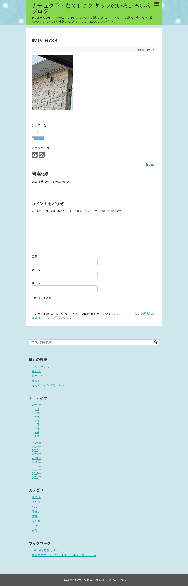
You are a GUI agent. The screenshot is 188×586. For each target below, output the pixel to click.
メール (36, 269)
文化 (35, 516)
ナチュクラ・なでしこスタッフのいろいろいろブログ (91, 8)
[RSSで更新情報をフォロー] (42, 155)
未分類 (36, 521)
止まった (38, 376)
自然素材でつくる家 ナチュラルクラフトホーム (64, 555)
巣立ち (36, 380)
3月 (37, 428)
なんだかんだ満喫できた (48, 385)
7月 (37, 413)
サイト (36, 283)
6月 (37, 416)
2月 (37, 432)
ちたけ (36, 371)
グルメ (36, 502)
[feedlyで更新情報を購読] (35, 155)
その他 (36, 497)
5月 (37, 420)
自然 (35, 530)
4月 (37, 424)
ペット (36, 506)
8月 (37, 409)
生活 (35, 525)
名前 (34, 256)
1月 (37, 436)
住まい (36, 511)
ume (151, 164)
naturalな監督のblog (45, 550)
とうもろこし (40, 366)
